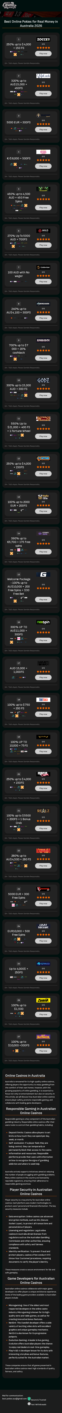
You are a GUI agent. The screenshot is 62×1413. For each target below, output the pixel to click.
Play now (43, 53)
